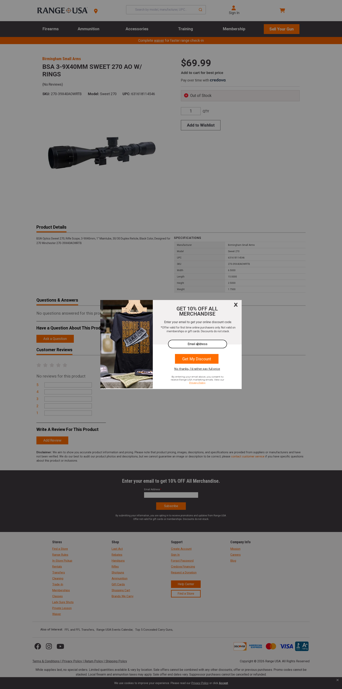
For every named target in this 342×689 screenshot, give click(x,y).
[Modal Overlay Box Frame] (171, 344)
